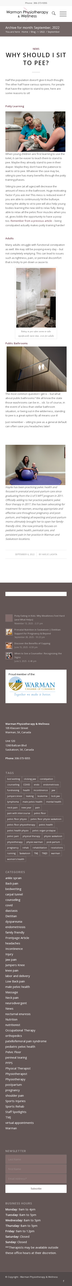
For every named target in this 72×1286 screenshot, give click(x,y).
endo (36, 784)
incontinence (41, 790)
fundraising (13, 790)
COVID (26, 784)
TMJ (36, 853)
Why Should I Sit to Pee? (36, 59)
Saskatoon (24, 853)
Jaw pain (11, 959)
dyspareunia (13, 921)
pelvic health (46, 824)
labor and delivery (17, 976)
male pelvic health (32, 801)
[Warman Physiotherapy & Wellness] (29, 14)
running (11, 853)
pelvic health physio (18, 830)
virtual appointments (19, 1123)
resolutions (57, 847)
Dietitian (11, 916)
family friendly (14, 932)
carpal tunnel (14, 894)
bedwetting (13, 889)
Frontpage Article (17, 938)
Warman (11, 1128)
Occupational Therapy (20, 1030)
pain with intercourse (18, 813)
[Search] (52, 14)
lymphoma (13, 801)
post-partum (53, 841)
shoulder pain (14, 1095)
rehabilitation (40, 847)
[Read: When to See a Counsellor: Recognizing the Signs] (9, 655)
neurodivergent (16, 1003)
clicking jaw (30, 778)
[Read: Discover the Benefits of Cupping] (9, 645)
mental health (53, 801)
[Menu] (61, 14)
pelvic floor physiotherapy (21, 824)
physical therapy (31, 836)
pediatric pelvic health (20, 1046)
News (36, 48)
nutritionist (12, 1025)
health (26, 790)
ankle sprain (13, 878)
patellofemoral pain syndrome (26, 1041)
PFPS (9, 1063)
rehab (25, 847)
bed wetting (13, 778)
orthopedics (13, 1036)
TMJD (44, 853)
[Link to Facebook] (64, 1281)
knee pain (11, 970)
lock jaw (55, 796)
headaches (12, 943)
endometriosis (51, 784)
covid (9, 905)
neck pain (12, 807)
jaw (53, 790)
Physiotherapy (15, 1079)
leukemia (42, 796)
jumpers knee (14, 796)
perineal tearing (16, 1057)
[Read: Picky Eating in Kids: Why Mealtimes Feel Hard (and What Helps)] (9, 618)
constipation (46, 778)
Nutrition (11, 1019)
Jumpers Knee (15, 965)
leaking (30, 796)
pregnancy (13, 847)
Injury (9, 954)
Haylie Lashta (49, 554)
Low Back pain (15, 981)
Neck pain (12, 998)
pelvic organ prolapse (44, 830)
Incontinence (14, 949)
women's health (15, 859)
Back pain (11, 883)
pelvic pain (13, 836)
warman (55, 853)
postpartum (13, 1085)
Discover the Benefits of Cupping (32, 643)
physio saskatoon (53, 836)
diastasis (11, 910)
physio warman (34, 841)
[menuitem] (52, 14)
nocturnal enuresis (18, 1014)
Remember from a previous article (31, 221)
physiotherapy (15, 841)
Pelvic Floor (13, 1052)
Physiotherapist (16, 1074)
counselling (13, 784)
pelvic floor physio (17, 818)
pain (37, 807)
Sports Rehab (14, 1106)
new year (26, 807)
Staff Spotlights (15, 1112)
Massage (11, 992)
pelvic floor (40, 813)
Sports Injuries (15, 1101)
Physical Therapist (18, 1068)
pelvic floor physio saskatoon (46, 818)
